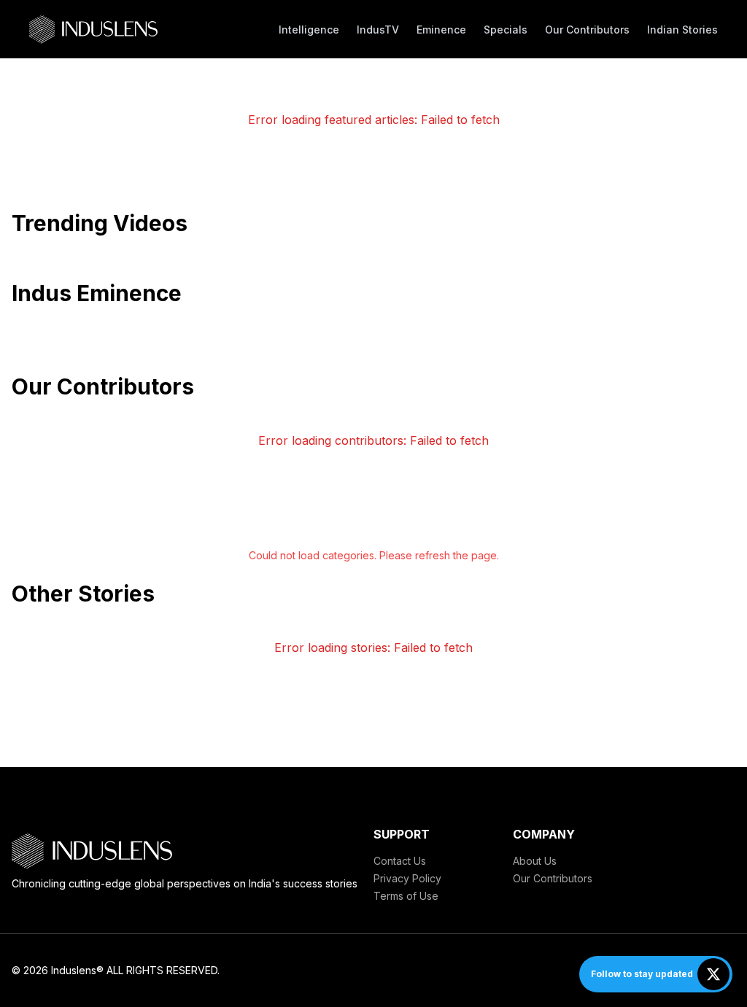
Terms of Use (406, 896)
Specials (505, 29)
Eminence (441, 29)
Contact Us (400, 861)
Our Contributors (587, 29)
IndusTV (378, 29)
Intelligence (309, 29)
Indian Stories (682, 29)
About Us (535, 861)
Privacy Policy (407, 878)
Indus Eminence (97, 293)
